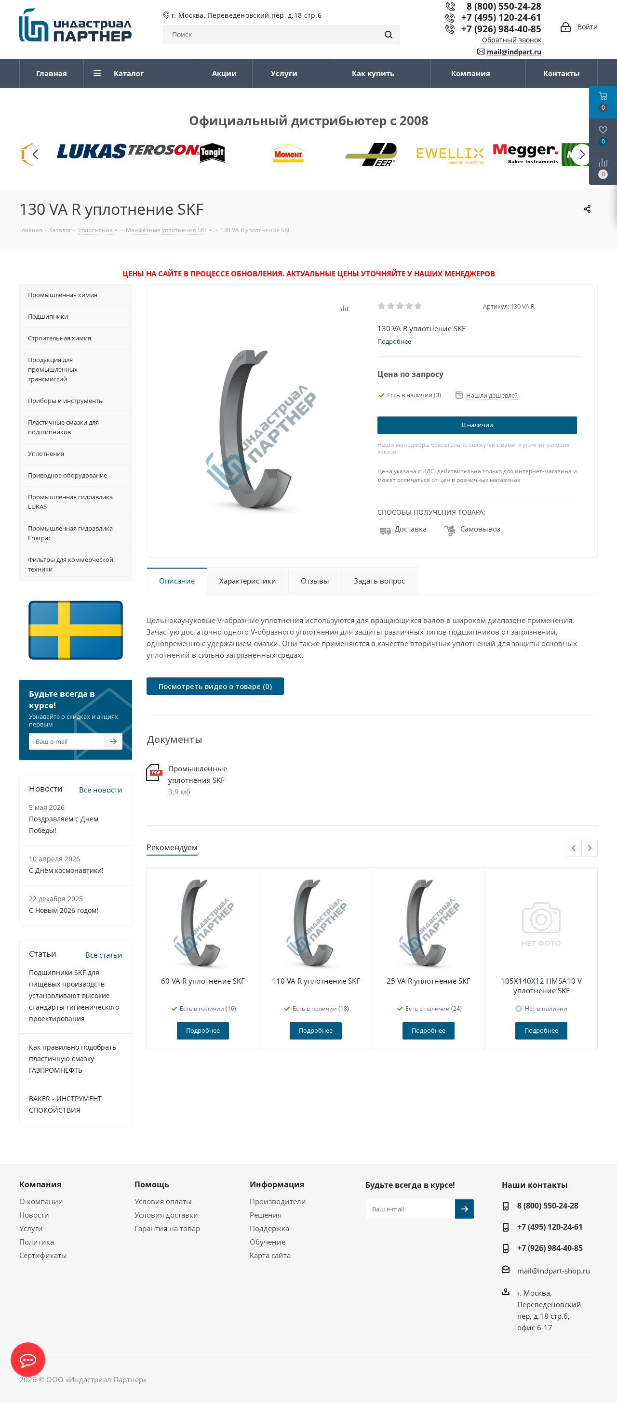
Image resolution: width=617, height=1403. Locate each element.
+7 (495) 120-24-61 (501, 17)
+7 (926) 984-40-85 (501, 28)
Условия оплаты (163, 1201)
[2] (391, 306)
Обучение (267, 1242)
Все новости (100, 789)
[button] (582, 155)
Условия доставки (166, 1215)
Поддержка (269, 1228)
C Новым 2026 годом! (63, 910)
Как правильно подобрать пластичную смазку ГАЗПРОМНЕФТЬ (72, 1058)
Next (590, 848)
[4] (409, 306)
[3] (400, 306)
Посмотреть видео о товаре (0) (215, 686)
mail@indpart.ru (514, 51)
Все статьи (103, 955)
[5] (418, 306)
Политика (36, 1242)
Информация (277, 1184)
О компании (41, 1201)
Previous (574, 848)
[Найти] (388, 34)
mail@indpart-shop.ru (553, 1270)
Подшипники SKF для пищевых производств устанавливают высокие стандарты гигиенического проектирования (74, 995)
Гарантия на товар (167, 1228)
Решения (266, 1215)
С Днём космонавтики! (66, 870)
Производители (278, 1201)
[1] (382, 306)
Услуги (31, 1228)
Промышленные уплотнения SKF (197, 774)
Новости (34, 1215)
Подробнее (203, 1030)
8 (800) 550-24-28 (547, 1205)
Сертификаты (43, 1255)
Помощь (151, 1184)
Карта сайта (270, 1255)
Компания (40, 1184)
